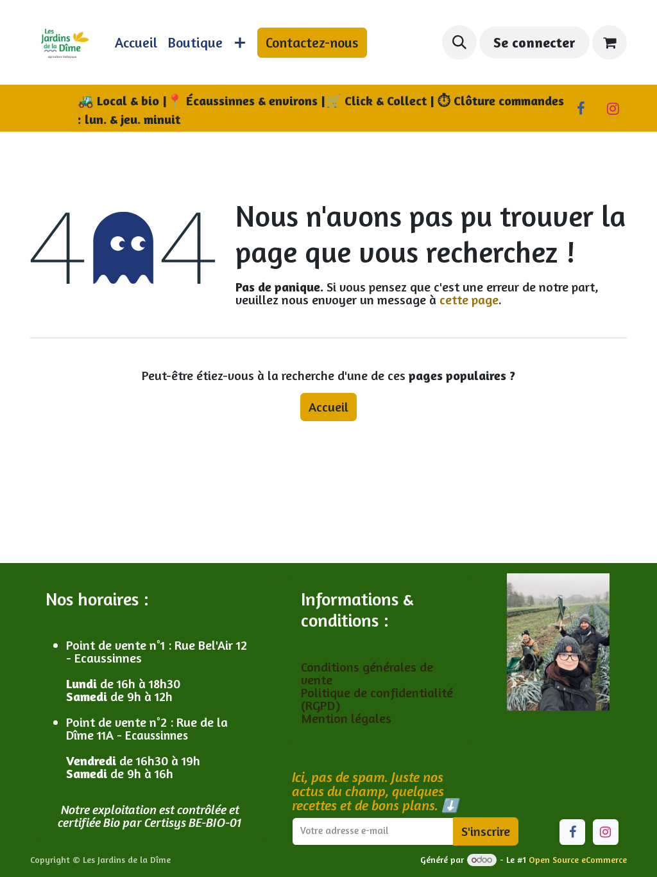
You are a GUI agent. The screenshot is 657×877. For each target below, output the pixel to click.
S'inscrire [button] (485, 831)
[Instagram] (613, 108)
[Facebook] (581, 108)
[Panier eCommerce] (609, 42)
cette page (469, 299)
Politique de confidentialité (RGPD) (377, 698)
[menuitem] (136, 42)
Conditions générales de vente (367, 673)
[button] (459, 42)
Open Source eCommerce (578, 859)
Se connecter (534, 42)
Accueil (328, 407)
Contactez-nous (312, 42)
